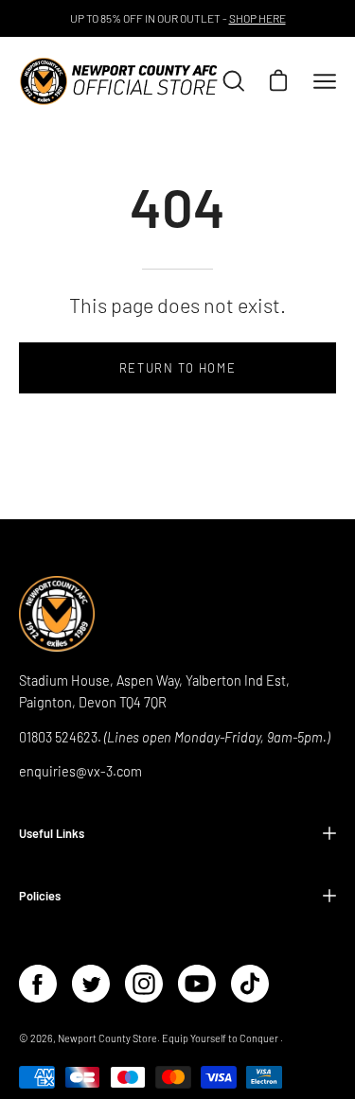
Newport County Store (107, 1038)
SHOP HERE (257, 18)
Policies (40, 895)
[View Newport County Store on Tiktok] (250, 984)
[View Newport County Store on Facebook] (38, 984)
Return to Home (177, 367)
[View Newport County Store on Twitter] (91, 984)
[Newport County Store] (119, 81)
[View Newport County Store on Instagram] (144, 984)
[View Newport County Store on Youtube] (197, 984)
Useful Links (51, 833)
